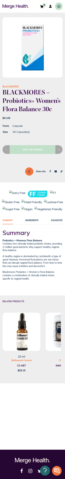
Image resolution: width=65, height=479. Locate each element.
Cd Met (21, 365)
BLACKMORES (10, 86)
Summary (7, 220)
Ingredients (31, 220)
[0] (41, 6)
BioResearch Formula (22, 360)
